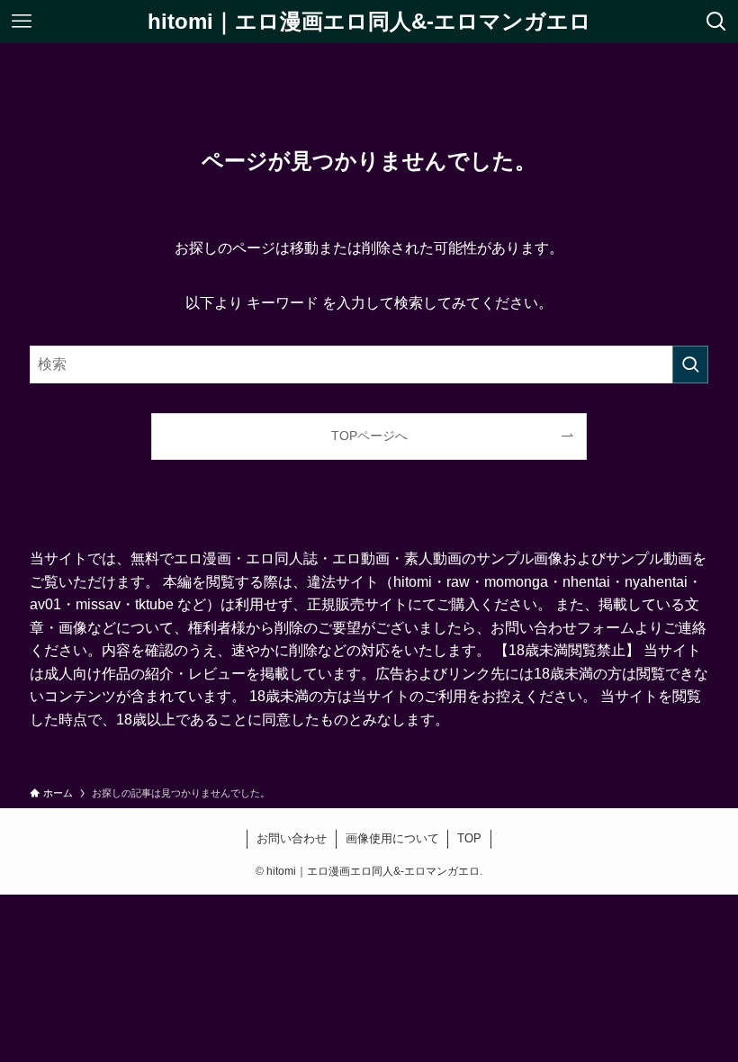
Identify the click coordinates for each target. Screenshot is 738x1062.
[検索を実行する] (690, 364)
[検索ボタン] (716, 21)
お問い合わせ (291, 838)
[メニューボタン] (21, 21)
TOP (469, 838)
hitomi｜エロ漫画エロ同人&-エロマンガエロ (369, 21)
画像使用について (392, 838)
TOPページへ (369, 435)
